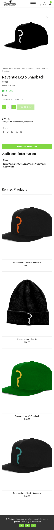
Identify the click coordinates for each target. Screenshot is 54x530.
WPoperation (35, 521)
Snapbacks (29, 68)
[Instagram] (33, 525)
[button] (47, 17)
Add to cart (26, 107)
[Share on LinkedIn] (17, 132)
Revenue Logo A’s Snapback (27, 416)
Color (4, 95)
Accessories (19, 68)
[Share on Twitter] (8, 132)
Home (4, 68)
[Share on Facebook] (3, 132)
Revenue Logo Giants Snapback (27, 262)
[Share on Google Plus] (12, 132)
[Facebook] (21, 525)
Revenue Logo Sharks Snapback (27, 493)
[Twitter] (27, 525)
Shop (10, 68)
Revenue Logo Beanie (27, 339)
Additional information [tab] (27, 146)
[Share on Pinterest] (21, 132)
